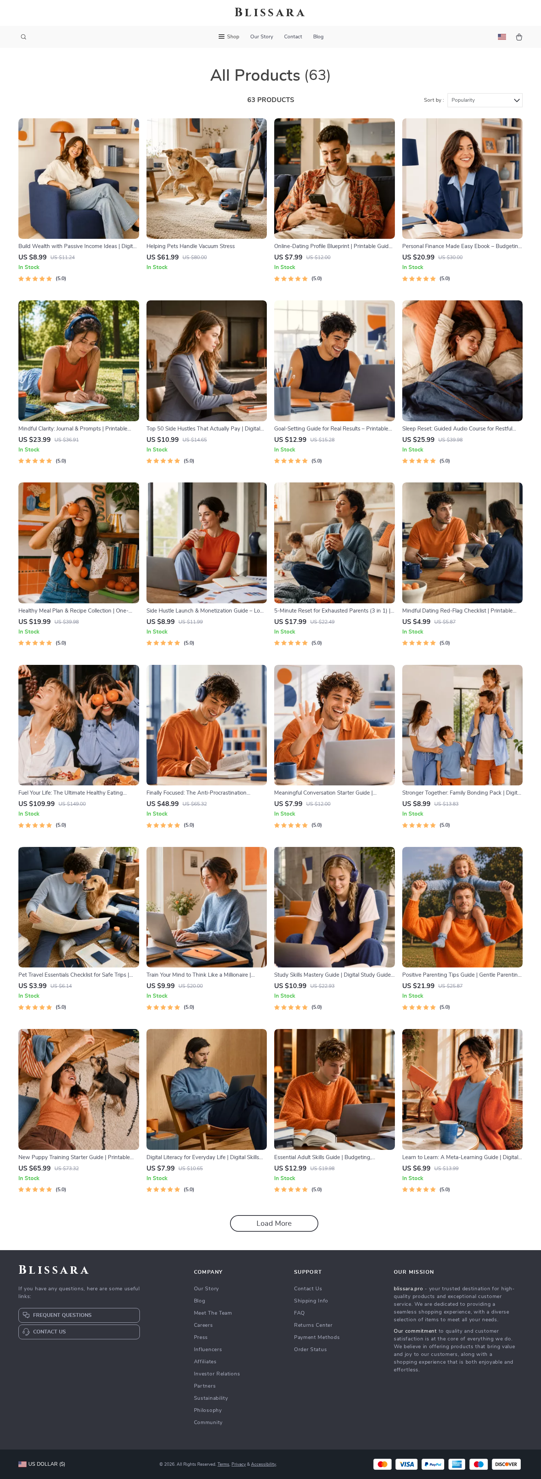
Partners (205, 1386)
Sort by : (434, 100)
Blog (318, 36)
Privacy (238, 1464)
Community (208, 1422)
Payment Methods (317, 1337)
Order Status (310, 1349)
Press (201, 1337)
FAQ (299, 1313)
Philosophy (208, 1410)
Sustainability (211, 1398)
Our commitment (415, 1331)
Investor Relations (217, 1374)
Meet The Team (213, 1313)
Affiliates (205, 1361)
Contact (293, 36)
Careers (203, 1325)
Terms (223, 1464)
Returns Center (313, 1325)
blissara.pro (408, 1288)
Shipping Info (311, 1301)
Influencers (208, 1349)
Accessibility (263, 1464)
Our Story (261, 36)
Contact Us (308, 1288)
